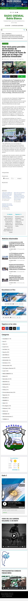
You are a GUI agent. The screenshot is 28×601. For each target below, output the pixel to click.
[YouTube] (3, 328)
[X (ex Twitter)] (14, 328)
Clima (4, 344)
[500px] (18, 328)
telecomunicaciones (7, 416)
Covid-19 (4, 346)
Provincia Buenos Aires (8, 392)
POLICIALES (5, 384)
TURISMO (5, 419)
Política (4, 389)
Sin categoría (5, 405)
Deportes (5, 352)
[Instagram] (10, 328)
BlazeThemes (9, 596)
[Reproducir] (3, 546)
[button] (14, 535)
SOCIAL (4, 411)
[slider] (13, 546)
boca (4, 341)
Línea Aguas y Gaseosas (8, 368)
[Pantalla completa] (24, 546)
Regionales (5, 395)
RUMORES (5, 400)
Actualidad (5, 43)
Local (4, 371)
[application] (14, 536)
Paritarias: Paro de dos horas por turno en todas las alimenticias (7, 205)
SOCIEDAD (5, 413)
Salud (4, 403)
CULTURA (5, 349)
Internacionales (6, 365)
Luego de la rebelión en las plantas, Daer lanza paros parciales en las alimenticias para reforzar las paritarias (7, 195)
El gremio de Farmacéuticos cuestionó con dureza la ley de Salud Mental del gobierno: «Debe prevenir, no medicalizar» (12, 8)
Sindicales (5, 408)
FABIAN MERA (6, 59)
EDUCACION (5, 360)
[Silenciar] (22, 546)
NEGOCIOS (5, 381)
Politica (4, 387)
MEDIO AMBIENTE (7, 373)
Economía (5, 357)
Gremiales (5, 362)
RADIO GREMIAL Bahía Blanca (14, 17)
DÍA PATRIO (5, 354)
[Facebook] (7, 328)
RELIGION (5, 397)
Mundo (4, 376)
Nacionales (5, 379)
